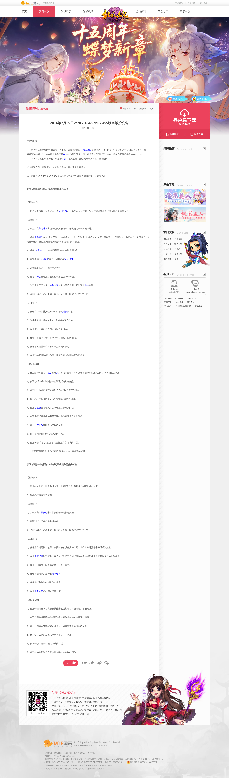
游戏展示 (66, 11)
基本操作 (167, 239)
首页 (24, 11)
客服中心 (185, 11)
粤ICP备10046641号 (113, 762)
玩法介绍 (178, 244)
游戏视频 (88, 11)
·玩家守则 (168, 302)
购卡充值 (204, 3)
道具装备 (167, 249)
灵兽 (176, 259)
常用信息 (167, 244)
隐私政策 (58, 753)
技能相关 (167, 254)
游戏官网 (77, 742)
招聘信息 (117, 742)
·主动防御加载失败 (183, 306)
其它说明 (167, 259)
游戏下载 (191, 3)
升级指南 (178, 239)
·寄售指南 (179, 298)
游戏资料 (141, 11)
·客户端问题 (191, 298)
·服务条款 (190, 302)
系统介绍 (178, 254)
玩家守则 (68, 753)
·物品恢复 (179, 302)
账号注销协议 (79, 753)
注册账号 (179, 3)
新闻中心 (44, 11)
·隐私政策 (198, 306)
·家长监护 (168, 306)
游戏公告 (142, 108)
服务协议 (48, 753)
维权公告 (97, 742)
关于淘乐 (87, 742)
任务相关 (178, 249)
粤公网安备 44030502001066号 (143, 762)
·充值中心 (168, 298)
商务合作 (107, 742)
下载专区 (163, 11)
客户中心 (91, 753)
